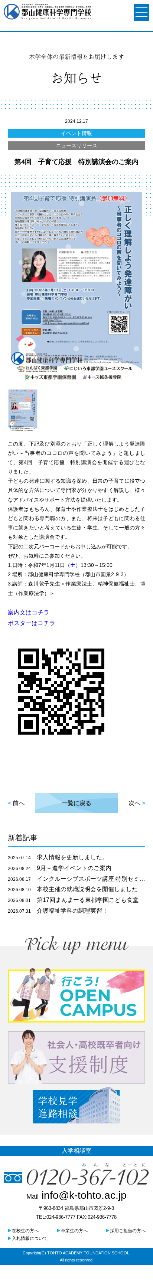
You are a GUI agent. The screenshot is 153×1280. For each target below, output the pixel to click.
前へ (19, 803)
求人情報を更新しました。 (58, 857)
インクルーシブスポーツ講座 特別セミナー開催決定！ (77, 879)
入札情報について (27, 1238)
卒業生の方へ (72, 1230)
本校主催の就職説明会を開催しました (73, 889)
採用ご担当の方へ (125, 1230)
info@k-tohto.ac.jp (76, 1195)
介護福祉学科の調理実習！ (58, 911)
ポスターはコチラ (31, 623)
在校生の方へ (23, 1230)
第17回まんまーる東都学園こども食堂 (73, 900)
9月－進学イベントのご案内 (59, 868)
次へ (134, 803)
